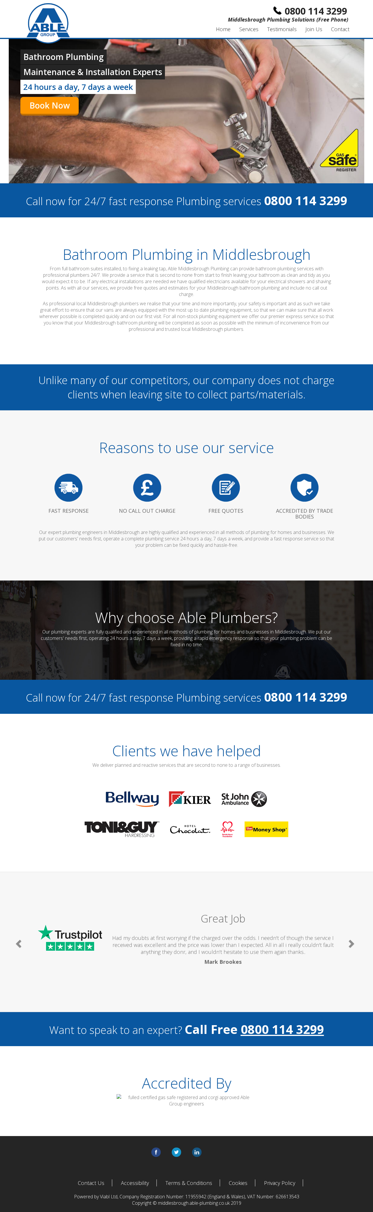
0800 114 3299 (282, 1029)
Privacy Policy (279, 1182)
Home (223, 29)
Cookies (238, 1182)
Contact (340, 29)
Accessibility (135, 1182)
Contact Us (91, 1182)
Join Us (313, 29)
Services (248, 29)
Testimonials (282, 29)
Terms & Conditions (189, 1182)
